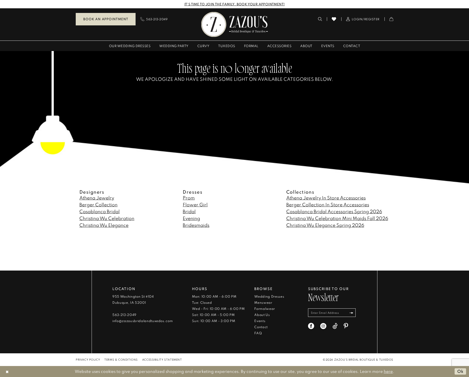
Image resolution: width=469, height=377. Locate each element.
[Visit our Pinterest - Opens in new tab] (346, 326)
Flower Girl (195, 204)
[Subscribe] (351, 312)
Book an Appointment (105, 19)
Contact (261, 327)
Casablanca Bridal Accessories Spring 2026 (334, 211)
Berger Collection (98, 204)
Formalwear (264, 308)
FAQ (258, 333)
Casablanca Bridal (99, 211)
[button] (362, 19)
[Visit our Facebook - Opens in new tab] (311, 326)
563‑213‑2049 (124, 315)
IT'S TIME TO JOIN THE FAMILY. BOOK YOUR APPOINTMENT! (234, 4)
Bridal (189, 211)
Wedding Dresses (269, 296)
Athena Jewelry (96, 198)
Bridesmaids (196, 225)
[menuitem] (106, 19)
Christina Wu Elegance (103, 225)
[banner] (234, 24)
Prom (189, 198)
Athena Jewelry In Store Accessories (326, 198)
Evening (191, 218)
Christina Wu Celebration (106, 218)
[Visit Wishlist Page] (334, 19)
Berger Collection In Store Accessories (327, 204)
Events (259, 321)
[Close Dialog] (7, 371)
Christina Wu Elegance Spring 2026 (325, 225)
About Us (262, 315)
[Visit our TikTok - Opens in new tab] (335, 326)
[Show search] (320, 19)
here (388, 371)
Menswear (263, 302)
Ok (460, 371)
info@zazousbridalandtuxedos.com (142, 321)
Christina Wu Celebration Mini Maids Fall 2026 (337, 218)
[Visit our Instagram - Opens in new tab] (323, 326)
